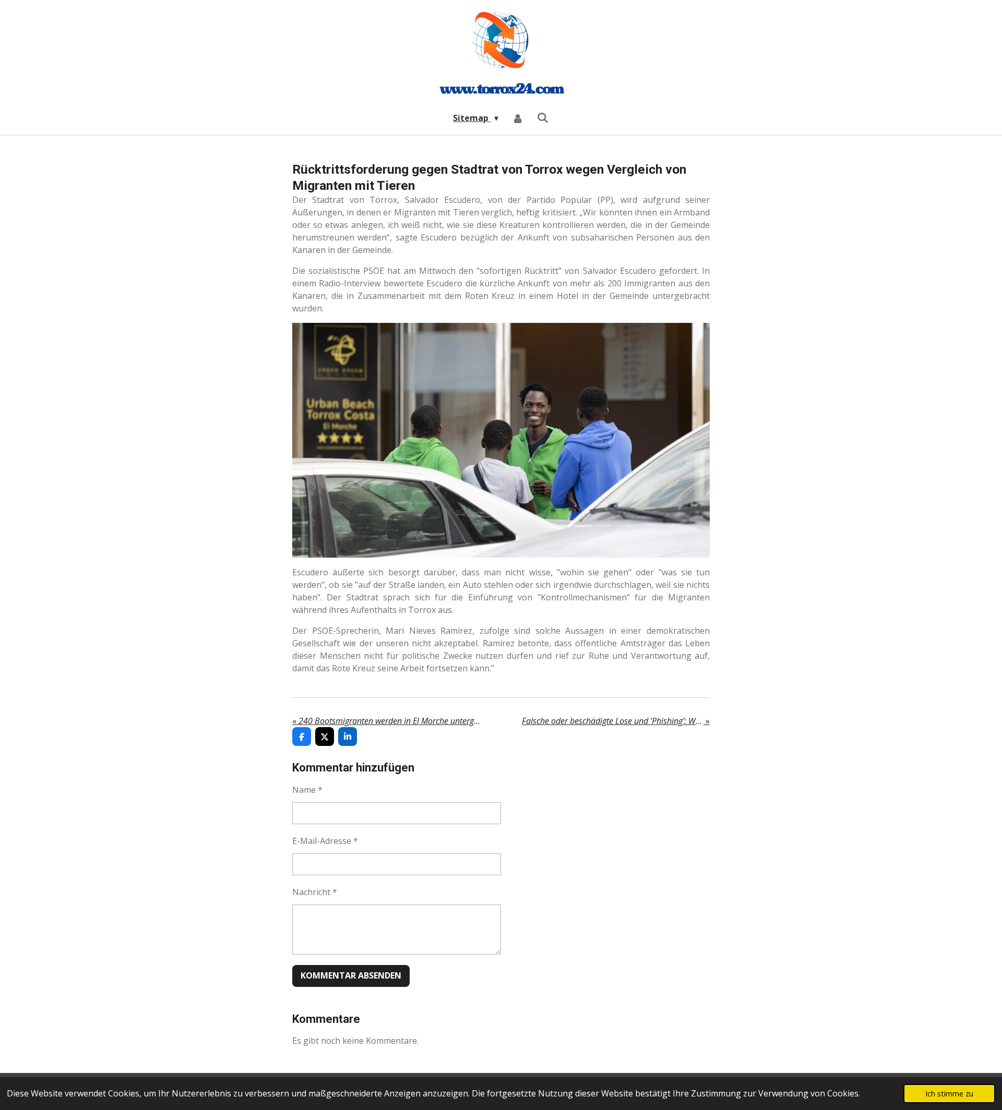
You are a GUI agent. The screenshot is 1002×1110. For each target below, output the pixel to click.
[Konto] (517, 118)
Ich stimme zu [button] (949, 1094)
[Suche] (542, 117)
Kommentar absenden (351, 975)
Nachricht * (314, 892)
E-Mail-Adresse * (325, 841)
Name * (307, 789)
